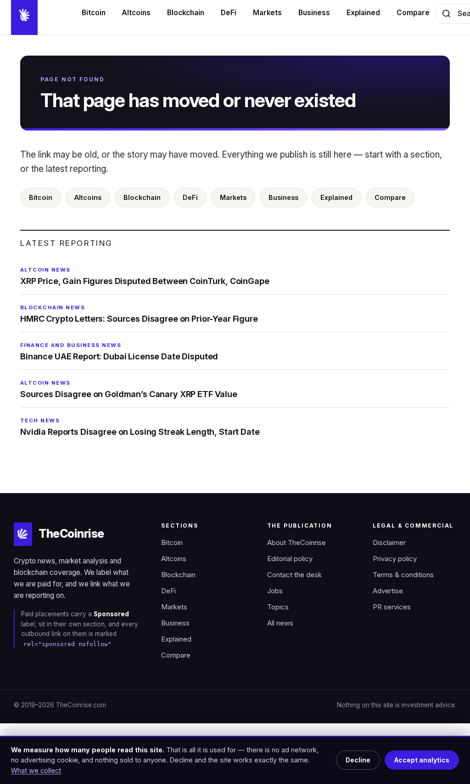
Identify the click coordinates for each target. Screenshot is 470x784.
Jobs (275, 591)
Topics (278, 607)
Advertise (388, 591)
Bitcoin (40, 197)
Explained (336, 197)
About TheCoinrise (296, 543)
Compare (390, 197)
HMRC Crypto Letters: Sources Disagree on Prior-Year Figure (139, 314)
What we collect (36, 770)
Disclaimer (389, 543)
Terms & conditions (403, 575)
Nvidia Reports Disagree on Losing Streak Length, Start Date (140, 427)
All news (280, 623)
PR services (392, 607)
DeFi (190, 197)
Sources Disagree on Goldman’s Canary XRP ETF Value (128, 389)
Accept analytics (421, 760)
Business (283, 197)
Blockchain (142, 197)
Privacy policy (395, 559)
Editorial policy (290, 559)
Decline (358, 760)
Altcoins (87, 197)
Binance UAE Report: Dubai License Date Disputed (119, 351)
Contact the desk (294, 575)
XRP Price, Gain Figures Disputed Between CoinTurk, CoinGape (144, 276)
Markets (233, 197)
